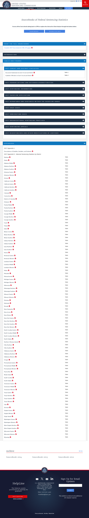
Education (52, 8)
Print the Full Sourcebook (16, 44)
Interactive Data (55, 31)
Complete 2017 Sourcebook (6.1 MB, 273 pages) (17, 48)
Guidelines (21, 8)
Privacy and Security (39, 513)
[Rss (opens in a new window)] (52, 479)
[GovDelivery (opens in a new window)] (47, 479)
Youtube (77, 1)
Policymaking (41, 8)
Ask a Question (18, 496)
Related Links (51, 513)
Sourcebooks (34, 31)
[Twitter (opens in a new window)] (42, 479)
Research (31, 8)
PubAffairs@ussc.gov (44, 494)
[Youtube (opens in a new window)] (37, 479)
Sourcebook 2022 (66, 457)
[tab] (44, 44)
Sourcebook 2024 (14, 457)
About (61, 8)
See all (81, 451)
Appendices (9, 143)
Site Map (46, 513)
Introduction (10, 54)
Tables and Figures (12, 61)
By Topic (68, 8)
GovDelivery (79, 1)
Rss (80, 1)
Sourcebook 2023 (40, 457)
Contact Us (72, 1)
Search (85, 4)
